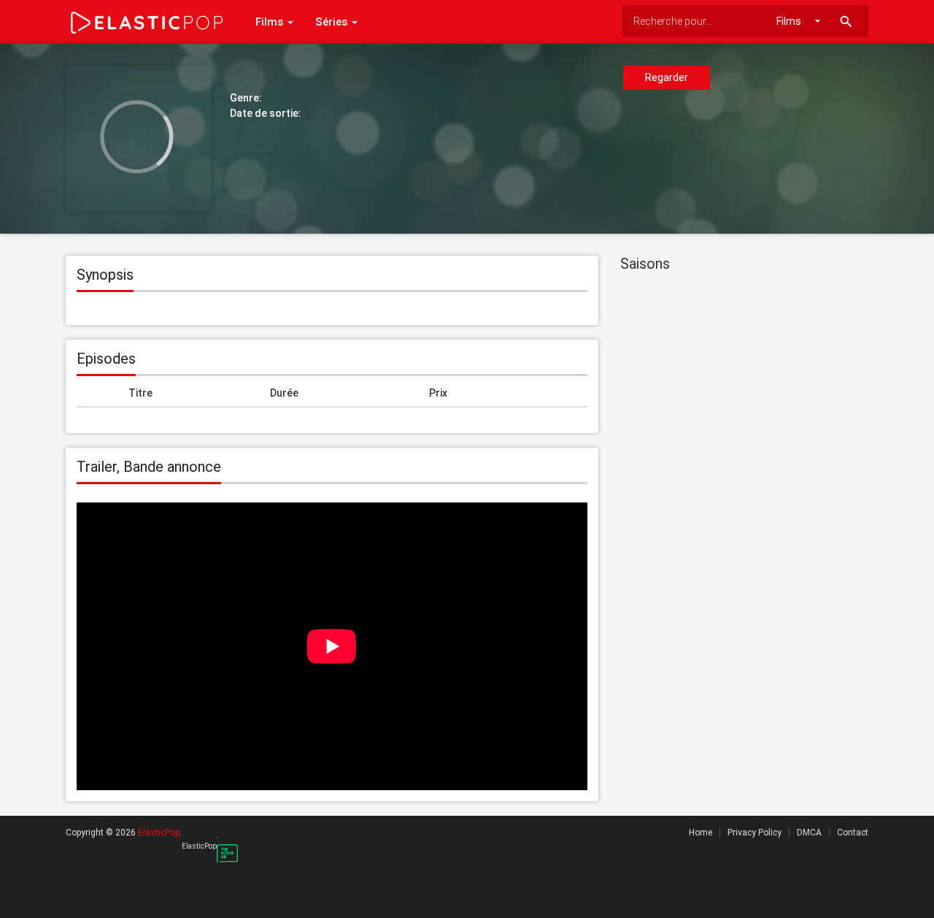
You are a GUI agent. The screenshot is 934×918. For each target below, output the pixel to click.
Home (700, 832)
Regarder (666, 77)
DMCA (809, 832)
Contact (852, 832)
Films (270, 21)
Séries (332, 21)
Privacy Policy (754, 832)
